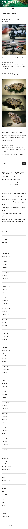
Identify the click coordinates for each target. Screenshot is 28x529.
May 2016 (4, 264)
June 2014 (4, 325)
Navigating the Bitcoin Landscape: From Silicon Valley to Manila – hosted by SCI (14, 149)
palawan (4, 510)
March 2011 (5, 433)
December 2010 (6, 441)
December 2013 (6, 342)
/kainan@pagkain (6, 469)
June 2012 (4, 391)
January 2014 (5, 339)
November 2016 (6, 250)
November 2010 (6, 444)
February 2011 (5, 436)
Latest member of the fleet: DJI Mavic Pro (11, 185)
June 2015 (4, 295)
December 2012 (6, 375)
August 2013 (5, 353)
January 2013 (5, 372)
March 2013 (5, 366)
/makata (4, 474)
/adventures (5, 458)
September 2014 (6, 317)
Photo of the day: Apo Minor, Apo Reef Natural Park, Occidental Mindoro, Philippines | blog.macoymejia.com (14, 201)
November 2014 (6, 311)
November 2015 (6, 281)
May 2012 (4, 394)
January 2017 (5, 245)
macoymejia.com (11, 2)
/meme (3, 477)
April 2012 (4, 397)
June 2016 (4, 261)
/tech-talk (4, 494)
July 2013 (4, 355)
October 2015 (5, 284)
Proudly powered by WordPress (9, 525)
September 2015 (6, 286)
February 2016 (5, 272)
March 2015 (5, 300)
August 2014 (5, 319)
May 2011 (4, 427)
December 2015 (6, 278)
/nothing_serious (6, 480)
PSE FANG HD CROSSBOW (8, 176)
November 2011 (6, 411)
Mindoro (4, 508)
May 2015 (4, 297)
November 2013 (6, 344)
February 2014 (5, 336)
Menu (14, 8)
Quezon (4, 513)
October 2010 (5, 447)
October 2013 (5, 347)
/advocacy (4, 461)
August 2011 (5, 419)
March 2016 (5, 270)
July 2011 (4, 422)
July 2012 (4, 389)
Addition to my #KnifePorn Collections (11, 179)
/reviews (4, 491)
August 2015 (5, 289)
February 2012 (5, 402)
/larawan (4, 472)
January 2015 (5, 306)
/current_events (6, 463)
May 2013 (4, 361)
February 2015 (5, 303)
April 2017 (4, 242)
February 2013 (5, 369)
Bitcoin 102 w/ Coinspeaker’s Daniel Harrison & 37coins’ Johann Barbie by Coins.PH (13, 66)
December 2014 (6, 308)
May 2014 (4, 328)
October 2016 (5, 253)
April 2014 (4, 331)
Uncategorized (5, 516)
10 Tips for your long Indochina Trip (10, 182)
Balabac (4, 499)
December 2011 (6, 408)
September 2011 (6, 416)
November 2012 (6, 378)
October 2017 (5, 237)
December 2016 (6, 248)
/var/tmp (4, 497)
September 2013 (6, 350)
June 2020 (4, 234)
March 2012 (5, 400)
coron (3, 505)
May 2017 (4, 239)
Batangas (4, 502)
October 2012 (5, 380)
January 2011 (5, 438)
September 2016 (6, 256)
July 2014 (4, 322)
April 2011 (4, 430)
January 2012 (5, 405)
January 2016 (5, 275)
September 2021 (6, 231)
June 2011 (4, 425)
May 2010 (4, 449)
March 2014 (5, 333)
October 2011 (5, 414)
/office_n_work (5, 483)
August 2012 (5, 386)
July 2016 (4, 259)
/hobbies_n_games (6, 466)
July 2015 (4, 292)
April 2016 (4, 267)
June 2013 (4, 358)
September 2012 (6, 383)
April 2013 (4, 364)
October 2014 (5, 314)
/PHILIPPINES (5, 486)
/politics (4, 488)
